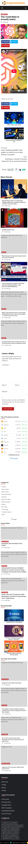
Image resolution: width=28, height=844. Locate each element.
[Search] (26, 8)
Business (4, 497)
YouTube (10, 99)
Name (4, 385)
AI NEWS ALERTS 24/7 (8, 230)
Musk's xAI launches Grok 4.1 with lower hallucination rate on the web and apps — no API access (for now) (14, 314)
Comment (6, 365)
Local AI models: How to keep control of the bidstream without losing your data (14, 342)
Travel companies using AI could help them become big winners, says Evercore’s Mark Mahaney (13, 285)
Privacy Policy (5, 799)
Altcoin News (5, 489)
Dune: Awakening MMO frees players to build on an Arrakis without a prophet (12, 151)
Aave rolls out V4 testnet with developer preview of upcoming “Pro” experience (13, 596)
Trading (3, 785)
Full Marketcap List (14, 455)
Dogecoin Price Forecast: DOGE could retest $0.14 (13, 768)
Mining (3, 504)
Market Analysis (5, 502)
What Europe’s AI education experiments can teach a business (14, 256)
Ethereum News (5, 499)
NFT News (4, 507)
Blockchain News (6, 494)
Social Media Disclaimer (8, 811)
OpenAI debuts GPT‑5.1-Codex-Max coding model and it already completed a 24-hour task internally (13, 202)
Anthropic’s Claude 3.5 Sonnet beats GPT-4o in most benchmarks (14, 159)
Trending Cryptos (6, 512)
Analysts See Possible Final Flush (11, 544)
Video (3, 514)
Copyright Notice (6, 805)
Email (17, 385)
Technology (4, 509)
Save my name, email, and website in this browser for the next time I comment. (13, 402)
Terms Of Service (6, 813)
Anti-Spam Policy (6, 802)
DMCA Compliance (6, 808)
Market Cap (4, 782)
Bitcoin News (5, 492)
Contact (3, 790)
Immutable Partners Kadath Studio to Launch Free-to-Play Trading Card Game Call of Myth (13, 570)
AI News (5, 14)
